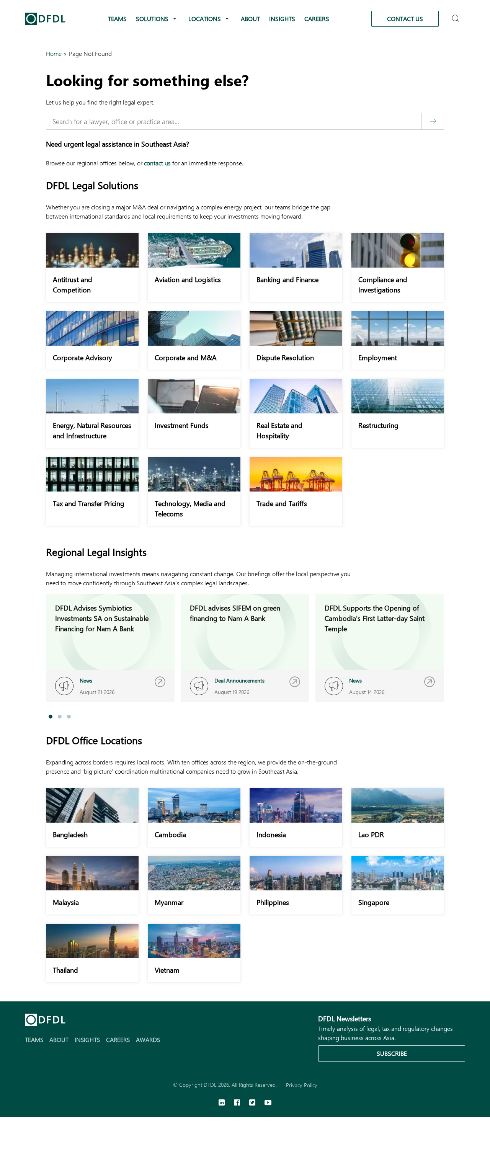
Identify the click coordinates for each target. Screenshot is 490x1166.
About (250, 19)
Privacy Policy (301, 1085)
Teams (117, 19)
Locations (204, 19)
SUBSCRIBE (392, 1053)
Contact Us (405, 19)
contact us (157, 163)
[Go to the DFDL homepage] (45, 19)
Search (456, 15)
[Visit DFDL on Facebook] (237, 1103)
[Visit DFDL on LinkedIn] (222, 1103)
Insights (282, 19)
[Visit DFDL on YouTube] (268, 1103)
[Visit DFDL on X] (252, 1103)
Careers (316, 19)
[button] (50, 716)
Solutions (152, 19)
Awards (148, 1039)
